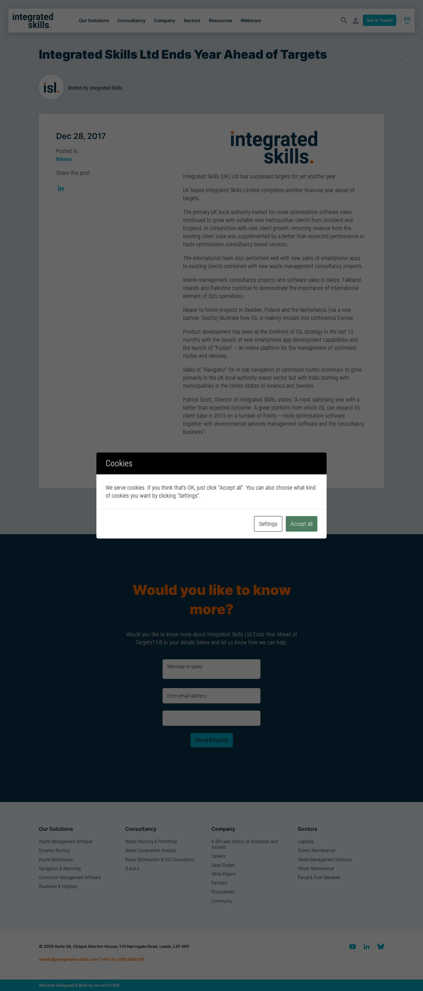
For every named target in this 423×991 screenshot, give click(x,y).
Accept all (302, 523)
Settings (268, 523)
